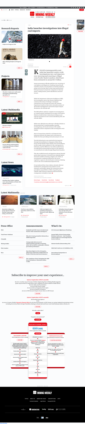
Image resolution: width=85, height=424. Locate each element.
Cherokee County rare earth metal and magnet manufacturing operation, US (12, 93)
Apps (59, 398)
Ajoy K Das (31, 65)
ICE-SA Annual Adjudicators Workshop (61, 230)
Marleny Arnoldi (13, 185)
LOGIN (81, 9)
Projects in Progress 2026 (9, 44)
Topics (26, 398)
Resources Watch (7, 125)
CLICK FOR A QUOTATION (55, 340)
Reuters (13, 216)
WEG (2, 230)
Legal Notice (43, 401)
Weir (2, 252)
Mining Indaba (5, 243)
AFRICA (32, 17)
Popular (10, 20)
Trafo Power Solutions (7, 234)
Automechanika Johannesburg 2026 (60, 243)
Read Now (80, 31)
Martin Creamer (14, 149)
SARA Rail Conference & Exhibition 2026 (62, 248)
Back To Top (67, 185)
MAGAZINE (22, 9)
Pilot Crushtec (4, 248)
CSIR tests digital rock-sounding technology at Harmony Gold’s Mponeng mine (47, 211)
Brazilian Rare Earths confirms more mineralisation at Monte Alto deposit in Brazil (12, 182)
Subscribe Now (3, 423)
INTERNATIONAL (39, 17)
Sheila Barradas (13, 96)
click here (60, 182)
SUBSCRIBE (20, 340)
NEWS (12, 9)
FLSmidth (3, 239)
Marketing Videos (41, 398)
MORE (19, 67)
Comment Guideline (34, 401)
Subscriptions (52, 398)
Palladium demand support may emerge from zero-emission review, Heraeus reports (66, 211)
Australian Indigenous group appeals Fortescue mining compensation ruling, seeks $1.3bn (8, 211)
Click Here (37, 319)
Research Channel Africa (23, 302)
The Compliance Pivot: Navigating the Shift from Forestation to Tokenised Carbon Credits (37, 260)
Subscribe (37, 293)
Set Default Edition (50, 17)
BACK (70, 24)
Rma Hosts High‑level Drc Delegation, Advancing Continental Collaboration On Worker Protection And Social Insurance (37, 252)
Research (28, 9)
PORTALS (17, 9)
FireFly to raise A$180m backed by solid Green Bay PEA (28, 211)
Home (2, 20)
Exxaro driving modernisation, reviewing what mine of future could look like (11, 146)
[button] (4, 114)
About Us (32, 398)
